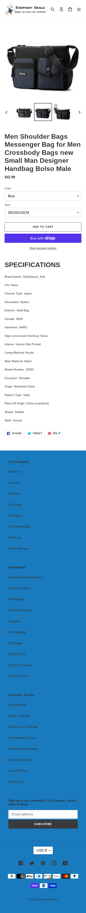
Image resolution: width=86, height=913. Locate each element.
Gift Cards (15, 643)
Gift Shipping (17, 632)
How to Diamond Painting (25, 577)
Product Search (19, 588)
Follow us (14, 537)
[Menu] (79, 9)
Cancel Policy (17, 770)
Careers (13, 482)
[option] (24, 112)
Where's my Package (23, 726)
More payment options (43, 248)
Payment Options (20, 610)
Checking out (17, 705)
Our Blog (14, 515)
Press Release (18, 548)
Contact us (15, 781)
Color (8, 188)
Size (7, 204)
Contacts (14, 493)
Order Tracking (18, 716)
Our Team (15, 504)
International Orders (21, 738)
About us (14, 471)
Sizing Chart (16, 654)
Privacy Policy (18, 676)
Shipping (14, 621)
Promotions (16, 599)
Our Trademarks (19, 526)
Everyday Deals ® (48, 899)
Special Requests (20, 759)
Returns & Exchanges (23, 748)
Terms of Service (20, 665)
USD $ (42, 850)
